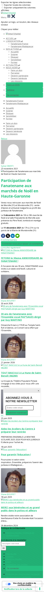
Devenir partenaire (19, 75)
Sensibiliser (16, 59)
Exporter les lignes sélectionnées (16, 2)
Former (14, 62)
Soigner (14, 54)
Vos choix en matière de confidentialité (24, 584)
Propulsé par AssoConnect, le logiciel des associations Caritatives (23, 575)
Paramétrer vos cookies (17, 564)
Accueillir (15, 51)
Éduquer (14, 57)
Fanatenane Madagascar (22, 46)
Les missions (16, 81)
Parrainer (15, 73)
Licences (10, 556)
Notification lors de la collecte (18, 589)
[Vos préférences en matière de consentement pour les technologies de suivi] (39, 588)
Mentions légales (14, 559)
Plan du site (11, 553)
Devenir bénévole (19, 78)
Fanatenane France (19, 43)
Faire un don (16, 70)
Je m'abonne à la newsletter (13, 540)
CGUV (8, 561)
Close (38, 390)
